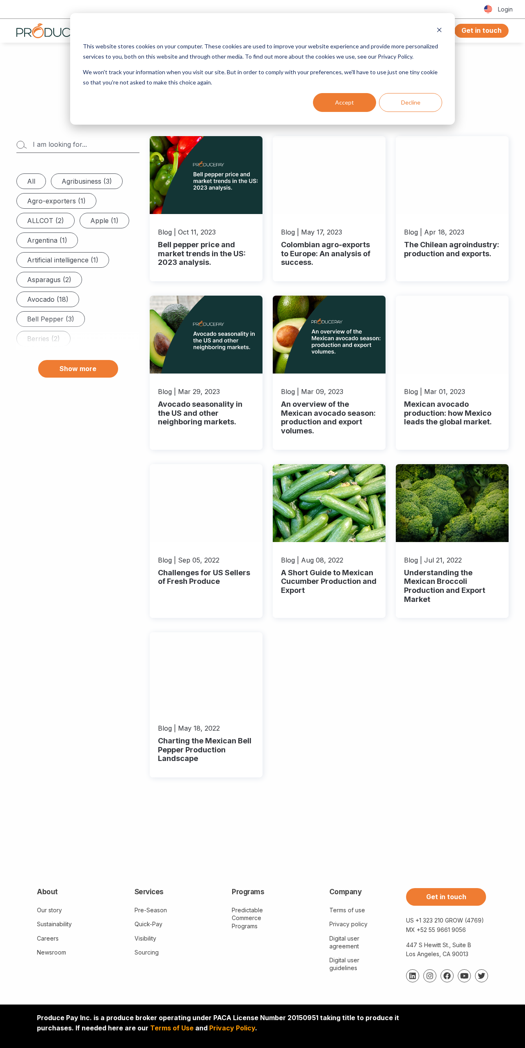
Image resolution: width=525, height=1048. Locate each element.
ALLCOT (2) (45, 220)
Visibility (145, 938)
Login (505, 9)
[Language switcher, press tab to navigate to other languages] (488, 9)
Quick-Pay (148, 923)
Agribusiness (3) (87, 181)
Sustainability (54, 923)
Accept (344, 102)
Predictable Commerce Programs (247, 918)
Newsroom (51, 952)
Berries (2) (43, 339)
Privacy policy (348, 923)
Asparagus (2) (49, 280)
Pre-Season (151, 910)
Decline (410, 102)
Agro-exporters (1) (56, 201)
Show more (77, 369)
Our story (49, 910)
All (31, 181)
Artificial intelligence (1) (62, 260)
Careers (48, 938)
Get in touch (481, 30)
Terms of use (347, 910)
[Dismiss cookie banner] (439, 31)
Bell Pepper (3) (50, 319)
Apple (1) (104, 220)
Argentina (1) (47, 240)
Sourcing (147, 952)
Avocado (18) (47, 299)
